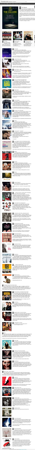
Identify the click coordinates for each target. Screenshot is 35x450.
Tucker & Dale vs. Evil (17, 387)
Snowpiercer (16, 254)
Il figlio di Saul (16, 89)
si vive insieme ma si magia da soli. (19, 202)
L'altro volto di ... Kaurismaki (17, 42)
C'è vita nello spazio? (17, 418)
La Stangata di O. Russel (18, 322)
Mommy (15, 172)
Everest (15, 120)
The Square (24, 7)
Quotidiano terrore (17, 408)
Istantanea (16, 3)
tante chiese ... (16, 302)
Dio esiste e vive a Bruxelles (18, 110)
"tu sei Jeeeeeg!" (17, 100)
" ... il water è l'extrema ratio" (18, 264)
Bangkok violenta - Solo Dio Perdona (20, 312)
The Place (5, 41)
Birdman (15, 151)
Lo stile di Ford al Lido (17, 59)
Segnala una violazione (24, 449)
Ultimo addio (16, 340)
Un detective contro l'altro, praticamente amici (21, 213)
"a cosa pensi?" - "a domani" (18, 130)
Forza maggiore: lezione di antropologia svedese (22, 141)
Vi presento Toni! (28, 41)
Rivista (7, 3)
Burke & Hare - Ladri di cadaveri (9, 371)
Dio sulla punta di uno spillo (18, 223)
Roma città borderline (17, 428)
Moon (5, 332)
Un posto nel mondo (17, 243)
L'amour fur (16, 377)
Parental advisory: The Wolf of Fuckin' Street (21, 291)
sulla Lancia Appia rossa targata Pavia (20, 79)
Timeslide (20, 3)
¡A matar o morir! (16, 397)
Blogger (20, 449)
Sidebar (13, 3)
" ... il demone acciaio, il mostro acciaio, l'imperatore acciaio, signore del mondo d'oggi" (22, 193)
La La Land (16, 48)
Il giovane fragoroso (17, 182)
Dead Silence (16, 361)
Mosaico (10, 3)
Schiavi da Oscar (17, 274)
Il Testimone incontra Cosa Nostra (19, 350)
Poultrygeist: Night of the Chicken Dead (10, 285)
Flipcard (5, 3)
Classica (1, 3)
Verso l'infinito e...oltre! (17, 69)
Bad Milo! (15, 161)
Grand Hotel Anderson (17, 233)
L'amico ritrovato (16, 438)
